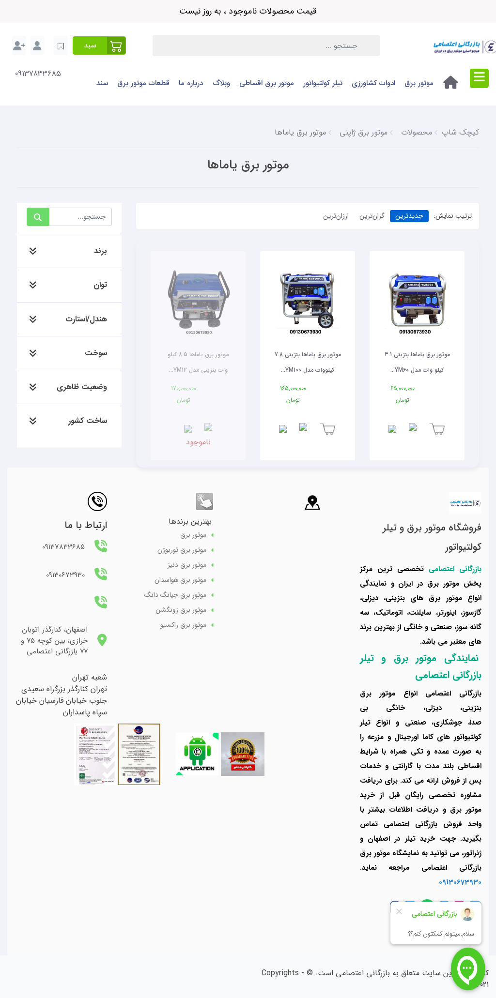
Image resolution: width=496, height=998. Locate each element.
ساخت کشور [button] (87, 421)
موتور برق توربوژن (181, 550)
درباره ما (191, 83)
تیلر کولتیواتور (322, 83)
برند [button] (100, 251)
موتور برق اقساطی (266, 83)
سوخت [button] (96, 353)
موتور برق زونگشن (180, 610)
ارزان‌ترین (336, 216)
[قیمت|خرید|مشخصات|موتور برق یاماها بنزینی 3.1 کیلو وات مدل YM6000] (417, 299)
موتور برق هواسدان (180, 580)
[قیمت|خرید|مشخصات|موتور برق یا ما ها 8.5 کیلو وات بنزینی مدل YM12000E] (198, 299)
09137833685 (38, 74)
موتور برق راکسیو (183, 625)
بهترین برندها (190, 521)
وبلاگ (221, 83)
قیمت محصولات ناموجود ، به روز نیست (248, 11)
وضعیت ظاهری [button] (82, 387)
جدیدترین (409, 216)
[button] (99, 45)
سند (102, 83)
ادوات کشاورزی (373, 83)
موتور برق (419, 83)
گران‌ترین (372, 216)
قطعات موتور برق (143, 83)
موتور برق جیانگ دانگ (175, 595)
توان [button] (100, 285)
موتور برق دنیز (187, 565)
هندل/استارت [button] (86, 319)
